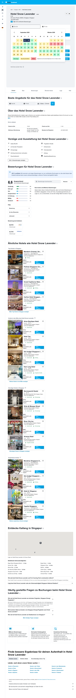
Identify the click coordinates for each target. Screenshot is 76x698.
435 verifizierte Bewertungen (23, 21)
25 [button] (28, 51)
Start (11, 9)
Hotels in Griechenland (57, 670)
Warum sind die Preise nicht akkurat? (18, 689)
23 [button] (21, 51)
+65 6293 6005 (15, 19)
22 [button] (17, 51)
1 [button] (17, 40)
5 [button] (40, 44)
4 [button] (28, 40)
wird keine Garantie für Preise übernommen (46, 679)
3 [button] (58, 40)
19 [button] (32, 47)
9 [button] (21, 44)
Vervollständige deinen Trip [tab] (38, 658)
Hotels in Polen (12, 668)
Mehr (9, 118)
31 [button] (58, 54)
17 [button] (25, 47)
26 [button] (32, 51)
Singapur (16, 9)
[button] (2, 2)
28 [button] (14, 54)
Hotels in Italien (34, 672)
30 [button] (21, 54)
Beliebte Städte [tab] (24, 658)
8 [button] (17, 44)
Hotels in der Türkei (35, 666)
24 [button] (25, 51)
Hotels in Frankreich (57, 668)
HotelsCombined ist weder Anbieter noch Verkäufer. (22, 684)
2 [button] (21, 40)
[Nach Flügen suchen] (2, 6)
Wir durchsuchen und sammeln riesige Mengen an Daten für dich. (26, 686)
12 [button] (32, 44)
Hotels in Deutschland (35, 668)
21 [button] (14, 51)
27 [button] (35, 51)
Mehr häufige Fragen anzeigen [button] (31, 618)
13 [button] (35, 44)
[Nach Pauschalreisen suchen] (2, 16)
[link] (19, 311)
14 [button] (14, 47)
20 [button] (35, 47)
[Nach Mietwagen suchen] (2, 13)
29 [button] (17, 54)
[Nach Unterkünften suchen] (2, 9)
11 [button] (28, 44)
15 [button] (17, 47)
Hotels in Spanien (12, 672)
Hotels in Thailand (56, 672)
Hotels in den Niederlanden (59, 666)
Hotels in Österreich (13, 666)
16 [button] (21, 47)
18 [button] (28, 47)
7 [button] (14, 44)
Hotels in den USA (34, 670)
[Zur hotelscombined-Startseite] (11, 2)
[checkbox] (15, 226)
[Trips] (2, 23)
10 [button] (25, 44)
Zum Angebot (38, 262)
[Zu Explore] (2, 19)
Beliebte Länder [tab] (13, 658)
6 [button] (35, 40)
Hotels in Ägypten (12, 670)
